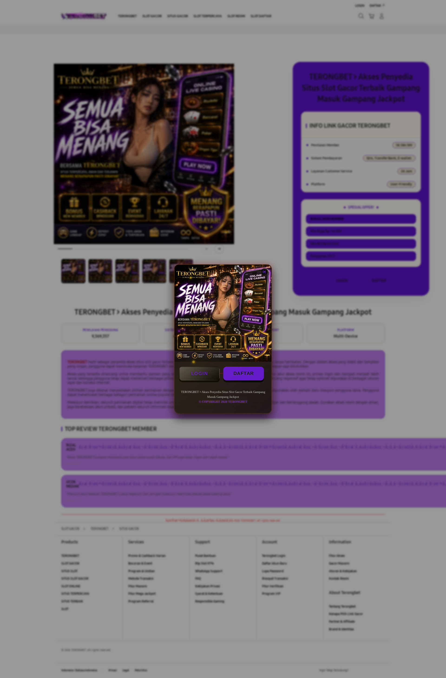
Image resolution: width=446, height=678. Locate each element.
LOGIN (199, 373)
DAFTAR (243, 373)
